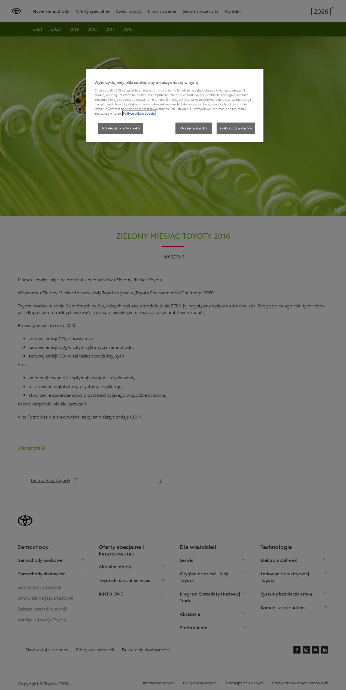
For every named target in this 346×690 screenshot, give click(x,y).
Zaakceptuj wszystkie (236, 128)
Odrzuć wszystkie (193, 128)
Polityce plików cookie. (139, 113)
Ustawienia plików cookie (121, 128)
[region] (174, 105)
